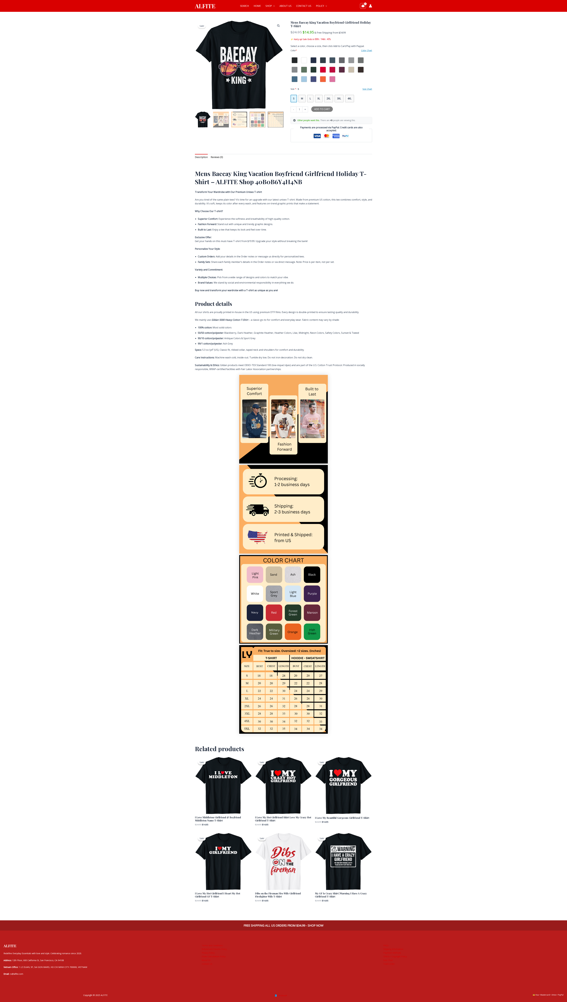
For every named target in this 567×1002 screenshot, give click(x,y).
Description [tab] (201, 157)
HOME (257, 6)
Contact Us (207, 963)
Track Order (389, 963)
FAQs (385, 945)
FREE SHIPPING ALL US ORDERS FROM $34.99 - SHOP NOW (283, 925)
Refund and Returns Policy (214, 949)
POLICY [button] (320, 6)
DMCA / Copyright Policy (395, 956)
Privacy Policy (208, 952)
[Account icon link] (370, 6)
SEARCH (244, 6)
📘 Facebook (280, 995)
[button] (273, 6)
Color (294, 50)
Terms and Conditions (212, 945)
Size (295, 89)
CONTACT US (303, 6)
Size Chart (388, 960)
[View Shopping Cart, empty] (363, 6)
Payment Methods (392, 952)
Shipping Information (393, 949)
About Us (206, 960)
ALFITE (205, 6)
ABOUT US (285, 6)
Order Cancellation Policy (214, 956)
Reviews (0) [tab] (217, 157)
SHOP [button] (268, 6)
